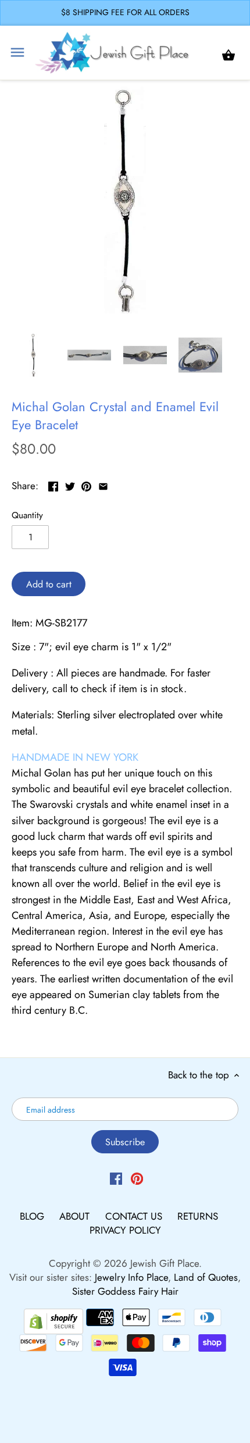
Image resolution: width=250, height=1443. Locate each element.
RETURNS (197, 1216)
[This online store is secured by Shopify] (53, 1320)
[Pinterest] (137, 1178)
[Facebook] (116, 1178)
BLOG (33, 1216)
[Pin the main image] (86, 484)
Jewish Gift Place (164, 1263)
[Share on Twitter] (70, 484)
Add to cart (49, 584)
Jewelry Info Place (131, 1277)
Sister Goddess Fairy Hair (125, 1291)
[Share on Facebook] (53, 484)
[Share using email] (103, 484)
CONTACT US (135, 1216)
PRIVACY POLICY (125, 1230)
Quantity (27, 515)
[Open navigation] (17, 52)
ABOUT (75, 1216)
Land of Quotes (206, 1277)
